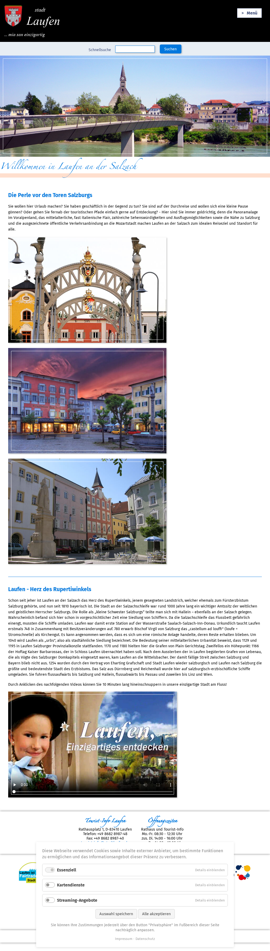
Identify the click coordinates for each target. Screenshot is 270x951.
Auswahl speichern (116, 913)
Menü (252, 13)
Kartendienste (71, 885)
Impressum (123, 939)
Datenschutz (145, 939)
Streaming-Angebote (77, 900)
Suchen (170, 49)
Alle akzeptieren (156, 913)
